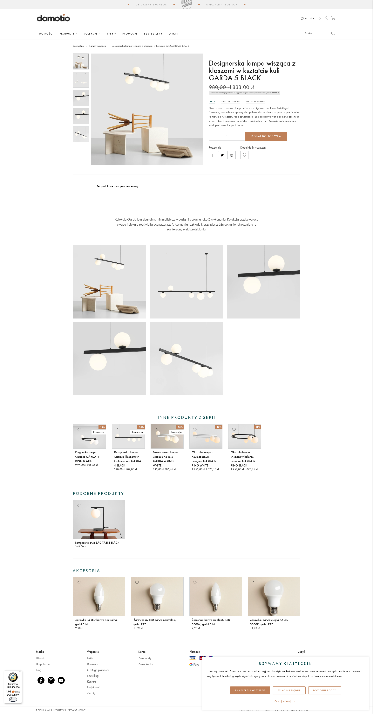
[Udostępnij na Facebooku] (213, 155)
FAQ (90, 658)
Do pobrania (43, 664)
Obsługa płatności (98, 670)
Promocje (130, 33)
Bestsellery (153, 33)
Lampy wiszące (97, 46)
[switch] (13, 699)
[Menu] (19, 672)
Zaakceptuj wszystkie (250, 690)
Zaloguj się (144, 658)
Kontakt (91, 681)
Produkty (68, 33)
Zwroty (91, 693)
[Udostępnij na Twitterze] (222, 155)
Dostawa (92, 664)
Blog (38, 670)
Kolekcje (91, 33)
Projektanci (93, 687)
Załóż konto (145, 664)
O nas (173, 33)
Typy (110, 33)
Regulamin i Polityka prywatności (61, 710)
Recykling (92, 676)
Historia (40, 658)
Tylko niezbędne (289, 690)
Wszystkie (78, 46)
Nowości (46, 33)
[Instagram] (231, 155)
